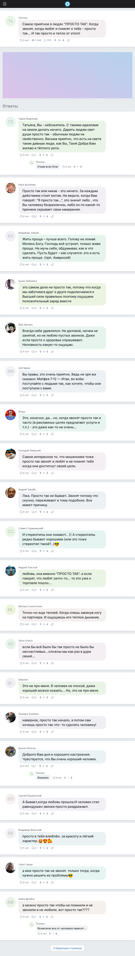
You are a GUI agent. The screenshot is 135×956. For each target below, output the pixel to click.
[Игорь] (11, 415)
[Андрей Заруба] (11, 492)
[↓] (63, 40)
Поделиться (68, 40)
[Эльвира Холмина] (11, 717)
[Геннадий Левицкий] (11, 454)
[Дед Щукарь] (11, 328)
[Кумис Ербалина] (11, 284)
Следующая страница (67, 948)
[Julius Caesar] (11, 867)
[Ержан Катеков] (11, 751)
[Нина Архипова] (11, 188)
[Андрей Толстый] (11, 570)
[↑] (55, 40)
